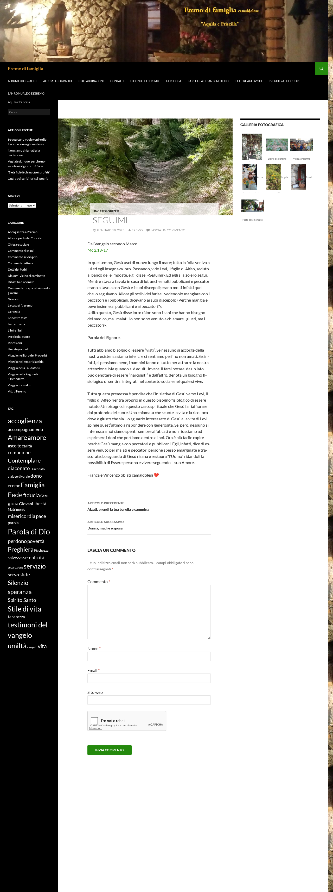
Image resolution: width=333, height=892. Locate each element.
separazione (15, 567)
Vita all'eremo (17, 391)
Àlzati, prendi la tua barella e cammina (118, 506)
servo (13, 574)
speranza (20, 591)
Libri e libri (15, 330)
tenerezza (16, 617)
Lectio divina (16, 324)
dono (36, 476)
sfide (25, 574)
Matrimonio (16, 509)
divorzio (24, 476)
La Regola (173, 81)
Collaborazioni (91, 81)
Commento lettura (20, 263)
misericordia (21, 516)
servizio (35, 566)
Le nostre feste (17, 318)
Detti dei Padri (17, 269)
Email (93, 670)
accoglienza (25, 420)
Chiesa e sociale (18, 244)
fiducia (31, 494)
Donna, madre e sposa (105, 525)
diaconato (19, 468)
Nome (94, 648)
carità (27, 445)
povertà (35, 541)
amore (37, 437)
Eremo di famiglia (25, 68)
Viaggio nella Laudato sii (24, 368)
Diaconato (37, 469)
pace (41, 516)
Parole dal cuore (19, 337)
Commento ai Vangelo (22, 257)
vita (42, 646)
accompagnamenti (25, 429)
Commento (98, 581)
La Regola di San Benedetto (208, 81)
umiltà (17, 645)
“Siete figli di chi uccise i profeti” (29, 172)
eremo (137, 230)
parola (13, 522)
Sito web (95, 692)
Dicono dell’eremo (144, 81)
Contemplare (24, 460)
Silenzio (18, 582)
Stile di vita (24, 609)
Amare (17, 437)
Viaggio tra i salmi (19, 385)
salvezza (15, 557)
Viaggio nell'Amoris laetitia (25, 362)
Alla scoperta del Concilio (25, 238)
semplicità (33, 557)
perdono (17, 541)
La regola (14, 312)
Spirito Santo (22, 600)
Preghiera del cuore (284, 81)
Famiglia (33, 485)
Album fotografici (22, 81)
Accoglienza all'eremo (22, 232)
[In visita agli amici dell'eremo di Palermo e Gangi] (301, 144)
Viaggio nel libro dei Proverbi (27, 355)
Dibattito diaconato (21, 282)
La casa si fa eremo (20, 305)
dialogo (13, 476)
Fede (15, 494)
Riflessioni (15, 343)
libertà (40, 503)
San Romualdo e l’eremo (26, 93)
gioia (13, 503)
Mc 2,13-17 (97, 249)
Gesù (44, 496)
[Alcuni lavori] (277, 144)
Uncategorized (106, 211)
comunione (19, 452)
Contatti (117, 81)
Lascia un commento (168, 230)
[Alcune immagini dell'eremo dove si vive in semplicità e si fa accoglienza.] (252, 146)
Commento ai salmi (21, 251)
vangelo (32, 647)
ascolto (14, 445)
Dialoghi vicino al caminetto (26, 276)
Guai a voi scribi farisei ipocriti (28, 178)
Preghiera (21, 549)
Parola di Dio (29, 531)
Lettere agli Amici (248, 81)
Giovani (13, 299)
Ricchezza (41, 550)
